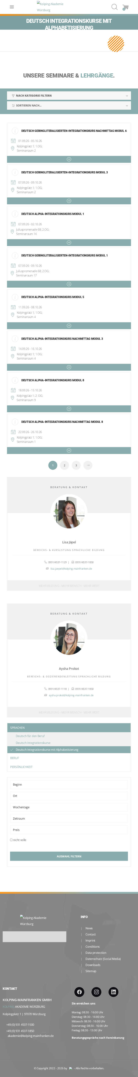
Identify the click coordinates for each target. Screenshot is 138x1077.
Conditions (92, 947)
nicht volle (19, 840)
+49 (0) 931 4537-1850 (20, 1031)
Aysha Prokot (69, 668)
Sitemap (90, 971)
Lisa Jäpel (69, 542)
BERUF (14, 758)
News (89, 928)
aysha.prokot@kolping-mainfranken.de (71, 695)
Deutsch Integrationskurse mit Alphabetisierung (47, 750)
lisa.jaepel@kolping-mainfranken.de (71, 568)
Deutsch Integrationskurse (33, 743)
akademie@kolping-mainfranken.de (31, 1036)
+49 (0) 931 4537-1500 (20, 1025)
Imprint (90, 940)
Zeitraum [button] (19, 819)
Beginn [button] (17, 785)
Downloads (92, 965)
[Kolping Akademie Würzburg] (52, 7)
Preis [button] (16, 830)
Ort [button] (15, 796)
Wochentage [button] (21, 807)
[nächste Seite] (87, 465)
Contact (90, 934)
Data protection (95, 953)
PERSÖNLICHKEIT (21, 767)
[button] (69, 159)
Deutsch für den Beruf (30, 736)
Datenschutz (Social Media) (103, 959)
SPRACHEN (17, 728)
